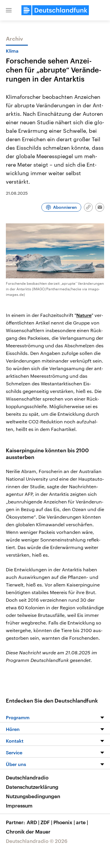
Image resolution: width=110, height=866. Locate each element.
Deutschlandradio (27, 777)
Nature (84, 315)
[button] (9, 10)
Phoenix (64, 822)
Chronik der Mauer (28, 831)
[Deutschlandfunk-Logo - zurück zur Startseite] (55, 10)
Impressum (19, 805)
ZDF (46, 822)
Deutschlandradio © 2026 (36, 841)
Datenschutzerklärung (32, 787)
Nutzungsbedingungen (33, 796)
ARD (33, 822)
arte (82, 822)
